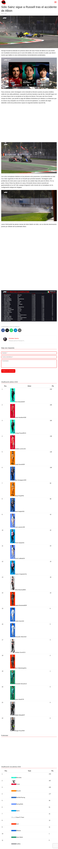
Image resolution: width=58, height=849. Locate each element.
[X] (7, 330)
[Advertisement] (29, 116)
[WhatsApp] (11, 330)
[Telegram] (15, 330)
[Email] (19, 330)
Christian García (14, 338)
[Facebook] (3, 330)
